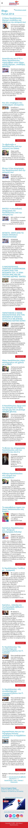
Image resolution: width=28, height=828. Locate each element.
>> (18, 778)
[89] (10, 778)
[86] (20, 777)
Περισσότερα (20, 54)
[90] (13, 778)
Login (15, 780)
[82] (10, 777)
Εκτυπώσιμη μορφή (20, 10)
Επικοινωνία (14, 782)
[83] (13, 777)
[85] (17, 777)
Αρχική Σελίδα (8, 780)
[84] (15, 777)
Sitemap (20, 780)
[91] (15, 778)
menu (2, 3)
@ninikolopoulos (14, 818)
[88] (25, 777)
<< (7, 777)
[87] (22, 777)
